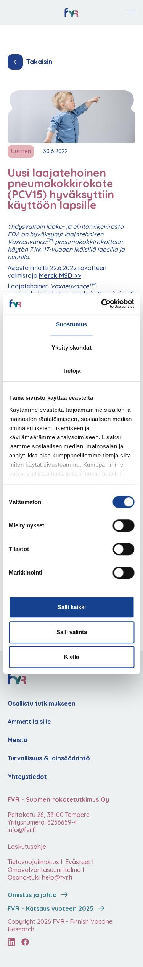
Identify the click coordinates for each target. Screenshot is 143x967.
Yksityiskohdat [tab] (71, 347)
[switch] (123, 525)
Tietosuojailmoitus (33, 862)
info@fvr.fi (22, 830)
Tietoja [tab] (72, 370)
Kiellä (71, 657)
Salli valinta (71, 632)
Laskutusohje (27, 846)
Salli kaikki (72, 607)
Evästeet (77, 862)
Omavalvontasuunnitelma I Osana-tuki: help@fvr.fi (46, 873)
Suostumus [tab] (71, 324)
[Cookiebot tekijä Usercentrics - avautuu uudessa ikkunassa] (101, 304)
